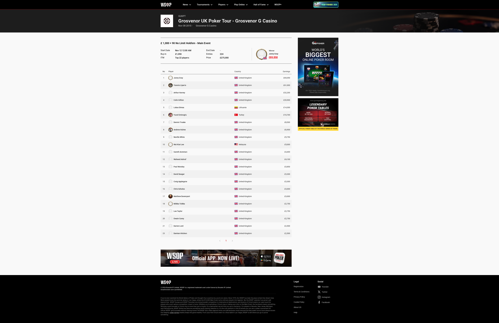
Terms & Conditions (301, 292)
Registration (299, 286)
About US (297, 307)
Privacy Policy (299, 297)
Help (295, 312)
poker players (174, 313)
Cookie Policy (299, 302)
